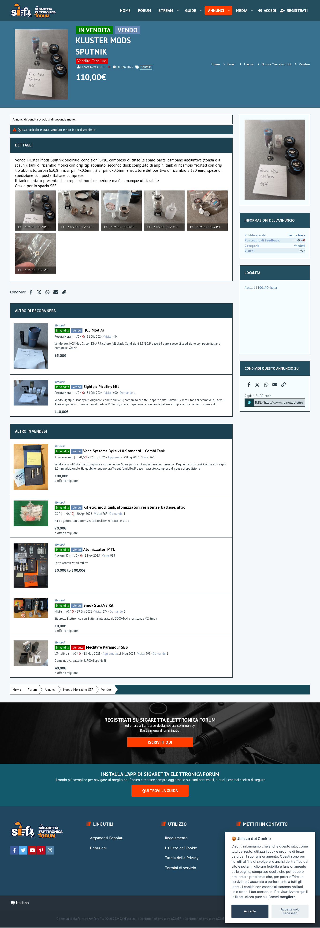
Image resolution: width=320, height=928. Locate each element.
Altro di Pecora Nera (35, 310)
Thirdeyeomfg (64, 457)
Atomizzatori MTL (99, 549)
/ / (104, 67)
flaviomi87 (62, 556)
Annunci (216, 10)
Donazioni (98, 848)
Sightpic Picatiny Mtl (101, 386)
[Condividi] (228, 325)
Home (125, 10)
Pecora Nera (88, 67)
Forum (144, 10)
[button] (177, 10)
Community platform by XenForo (96, 919)
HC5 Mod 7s (93, 330)
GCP (57, 514)
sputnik (146, 67)
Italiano (22, 902)
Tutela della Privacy (181, 857)
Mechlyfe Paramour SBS (107, 647)
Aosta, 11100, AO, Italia (261, 287)
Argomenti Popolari (106, 837)
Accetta (250, 911)
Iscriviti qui (160, 742)
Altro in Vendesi (31, 431)
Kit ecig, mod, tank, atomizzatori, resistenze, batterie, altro (134, 507)
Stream (165, 10)
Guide (190, 10)
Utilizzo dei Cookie (181, 848)
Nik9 (57, 612)
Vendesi (59, 325)
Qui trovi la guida (160, 790)
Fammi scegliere (282, 897)
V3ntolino (61, 654)
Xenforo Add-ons (160, 919)
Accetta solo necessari (290, 911)
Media (241, 10)
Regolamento (176, 837)
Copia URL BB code (258, 396)
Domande (126, 393)
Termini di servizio (180, 867)
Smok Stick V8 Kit (98, 605)
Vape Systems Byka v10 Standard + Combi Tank (124, 450)
